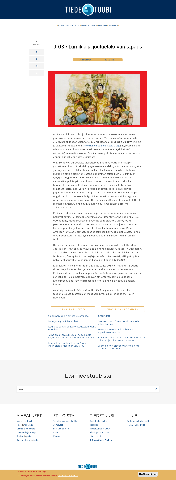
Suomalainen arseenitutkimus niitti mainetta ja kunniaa (118, 347)
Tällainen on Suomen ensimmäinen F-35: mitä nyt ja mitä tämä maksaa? (121, 339)
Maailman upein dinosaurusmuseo (68, 316)
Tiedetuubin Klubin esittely (139, 421)
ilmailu (30, 421)
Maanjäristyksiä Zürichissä (63, 321)
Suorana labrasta (61, 428)
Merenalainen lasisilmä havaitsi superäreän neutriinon (116, 331)
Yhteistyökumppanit (99, 432)
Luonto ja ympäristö (25, 428)
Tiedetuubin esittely (99, 421)
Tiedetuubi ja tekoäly (100, 428)
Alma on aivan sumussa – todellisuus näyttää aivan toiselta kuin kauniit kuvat (71, 336)
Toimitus (94, 425)
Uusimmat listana (73, 25)
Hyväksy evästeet (148, 474)
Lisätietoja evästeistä (68, 475)
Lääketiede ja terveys (26, 432)
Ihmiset (20, 436)
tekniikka (28, 425)
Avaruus (20, 421)
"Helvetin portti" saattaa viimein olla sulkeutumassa (118, 323)
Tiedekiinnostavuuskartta (65, 421)
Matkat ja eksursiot (136, 425)
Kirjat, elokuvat (23, 440)
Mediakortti (95, 436)
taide (35, 440)
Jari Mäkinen (85, 59)
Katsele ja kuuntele (89, 25)
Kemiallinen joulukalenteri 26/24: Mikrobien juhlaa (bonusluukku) (67, 344)
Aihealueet (102, 25)
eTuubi (56, 432)
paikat (29, 436)
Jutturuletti (113, 25)
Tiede (19, 425)
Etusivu (61, 25)
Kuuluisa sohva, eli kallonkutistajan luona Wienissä (72, 328)
